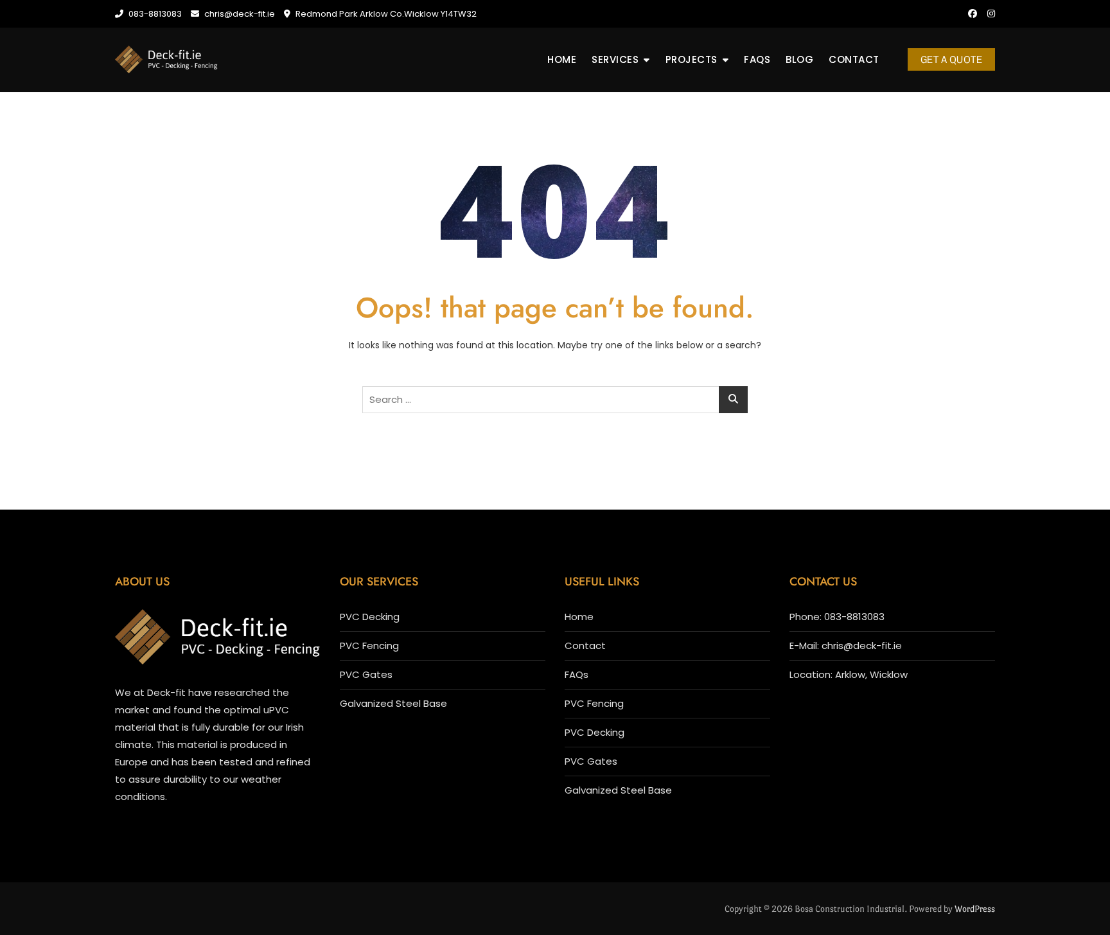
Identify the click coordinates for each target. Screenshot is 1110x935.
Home (561, 59)
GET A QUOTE (952, 59)
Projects (691, 59)
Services (615, 59)
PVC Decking (370, 616)
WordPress (975, 909)
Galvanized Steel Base (393, 703)
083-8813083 (154, 14)
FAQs (757, 59)
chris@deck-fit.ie (238, 14)
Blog (799, 59)
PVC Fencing (369, 645)
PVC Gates (366, 674)
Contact (854, 59)
